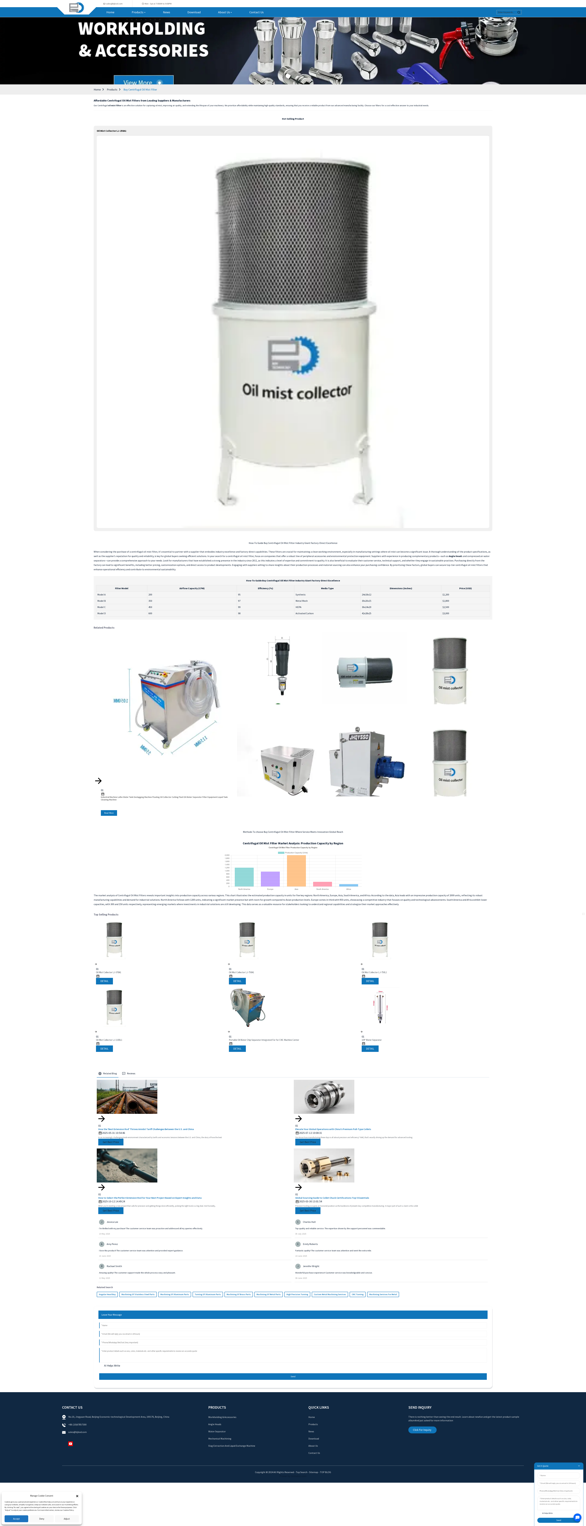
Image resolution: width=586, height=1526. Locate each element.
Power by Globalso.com (293, 1476)
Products (112, 89)
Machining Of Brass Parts (239, 1294)
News (311, 1431)
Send (293, 1376)
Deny (41, 1518)
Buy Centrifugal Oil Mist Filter (140, 89)
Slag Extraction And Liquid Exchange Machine (231, 1445)
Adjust (67, 1518)
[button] (77, 1495)
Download (313, 1438)
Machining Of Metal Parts (269, 1294)
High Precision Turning (297, 1294)
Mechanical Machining (219, 1438)
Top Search (302, 1472)
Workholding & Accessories (222, 1417)
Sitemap (313, 1472)
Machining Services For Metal (383, 1294)
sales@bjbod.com (77, 1432)
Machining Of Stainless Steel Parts (138, 1294)
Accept (16, 1518)
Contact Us (314, 1452)
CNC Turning (358, 1294)
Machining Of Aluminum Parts (174, 1294)
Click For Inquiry (422, 1430)
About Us (313, 1445)
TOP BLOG (325, 1472)
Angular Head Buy (107, 1294)
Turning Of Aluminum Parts (208, 1294)
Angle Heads (214, 1424)
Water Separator (217, 1431)
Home (97, 89)
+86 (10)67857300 (77, 1424)
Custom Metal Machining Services (330, 1294)
